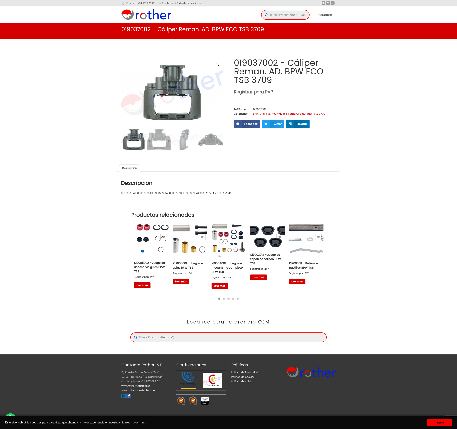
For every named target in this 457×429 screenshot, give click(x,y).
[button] (217, 64)
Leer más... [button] (139, 422)
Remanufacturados (300, 114)
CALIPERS (265, 114)
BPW (255, 114)
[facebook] (323, 4)
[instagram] (328, 4)
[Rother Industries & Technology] (143, 13)
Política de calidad (242, 381)
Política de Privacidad (244, 372)
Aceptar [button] (439, 422)
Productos (324, 15)
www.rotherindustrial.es (135, 386)
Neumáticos (279, 114)
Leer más (142, 285)
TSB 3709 (319, 114)
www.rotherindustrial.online (138, 390)
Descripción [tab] (129, 168)
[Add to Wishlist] (163, 237)
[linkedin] (333, 4)
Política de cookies (243, 377)
